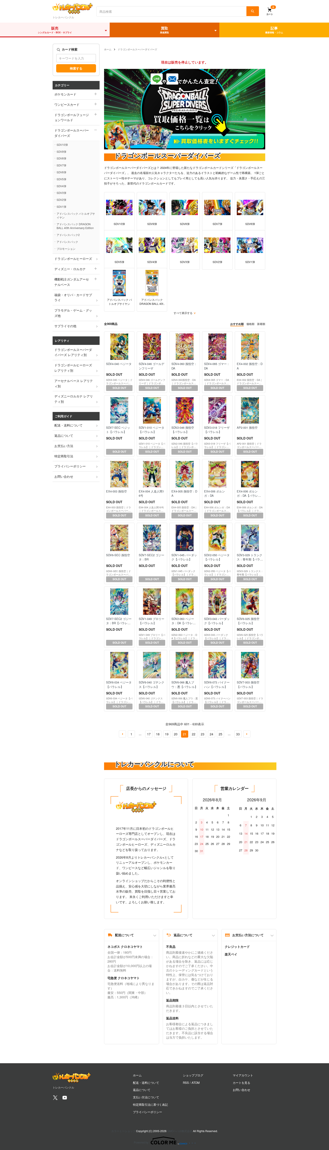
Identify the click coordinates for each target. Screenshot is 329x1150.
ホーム (107, 49)
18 (158, 734)
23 (202, 734)
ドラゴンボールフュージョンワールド (71, 117)
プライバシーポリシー (70, 466)
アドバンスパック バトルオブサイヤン (76, 215)
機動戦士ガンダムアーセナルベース (71, 282)
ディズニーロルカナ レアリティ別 (73, 399)
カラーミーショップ (123, 1131)
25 (220, 734)
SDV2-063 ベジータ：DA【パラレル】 (182, 623)
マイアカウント (243, 1075)
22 (193, 734)
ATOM (196, 1082)
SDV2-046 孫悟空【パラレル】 (182, 429)
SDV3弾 (61, 193)
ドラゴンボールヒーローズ (73, 258)
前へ (122, 734)
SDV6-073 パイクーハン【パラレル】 (217, 684)
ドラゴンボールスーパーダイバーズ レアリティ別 (73, 352)
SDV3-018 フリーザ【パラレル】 (217, 429)
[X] (55, 1099)
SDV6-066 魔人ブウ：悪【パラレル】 (184, 684)
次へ (246, 734)
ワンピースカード (66, 104)
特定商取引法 (63, 456)
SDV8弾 (61, 158)
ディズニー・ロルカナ (70, 269)
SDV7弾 (61, 165)
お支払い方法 (63, 445)
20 (175, 734)
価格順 (250, 324)
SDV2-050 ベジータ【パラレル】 (217, 557)
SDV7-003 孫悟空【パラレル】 (248, 684)
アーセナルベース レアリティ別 (73, 383)
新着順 (261, 324)
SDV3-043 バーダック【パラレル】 (217, 621)
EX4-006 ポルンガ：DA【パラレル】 (247, 495)
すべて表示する (183, 313)
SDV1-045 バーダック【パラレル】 (184, 557)
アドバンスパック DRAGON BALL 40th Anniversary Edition (75, 226)
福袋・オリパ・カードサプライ (73, 297)
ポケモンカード (65, 94)
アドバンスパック (67, 242)
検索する (76, 68)
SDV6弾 (61, 172)
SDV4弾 (61, 186)
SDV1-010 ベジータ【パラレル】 (151, 429)
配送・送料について (68, 425)
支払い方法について (146, 1097)
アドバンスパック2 (68, 235)
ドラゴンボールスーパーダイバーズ (71, 133)
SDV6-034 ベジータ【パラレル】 (119, 684)
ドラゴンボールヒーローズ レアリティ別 (73, 368)
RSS (186, 1082)
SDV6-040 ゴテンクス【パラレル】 (151, 684)
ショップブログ (193, 1075)
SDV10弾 (62, 144)
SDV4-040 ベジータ (119, 364)
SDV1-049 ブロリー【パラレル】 (151, 621)
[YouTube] (64, 1099)
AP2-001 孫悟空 (247, 427)
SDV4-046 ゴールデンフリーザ (151, 366)
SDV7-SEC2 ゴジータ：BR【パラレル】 (119, 623)
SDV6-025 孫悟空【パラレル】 (248, 621)
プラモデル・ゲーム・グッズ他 (73, 313)
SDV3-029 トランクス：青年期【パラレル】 (250, 559)
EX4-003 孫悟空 (116, 491)
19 (167, 734)
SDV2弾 (61, 200)
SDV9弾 (61, 151)
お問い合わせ (63, 476)
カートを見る (241, 1082)
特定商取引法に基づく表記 (150, 1104)
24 (211, 734)
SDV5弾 (61, 179)
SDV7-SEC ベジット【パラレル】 (118, 429)
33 (238, 734)
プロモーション (66, 248)
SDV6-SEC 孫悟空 (118, 555)
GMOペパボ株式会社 (179, 1131)
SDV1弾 (61, 206)
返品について (63, 435)
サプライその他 (65, 326)
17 (149, 734)
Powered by (141, 1142)
